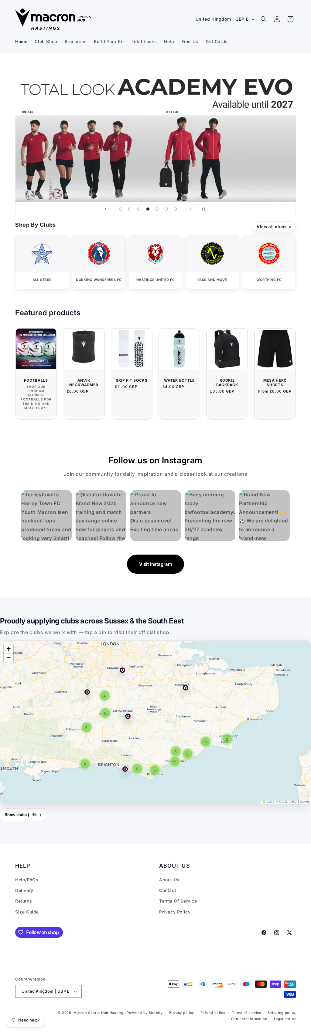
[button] (263, 19)
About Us (169, 879)
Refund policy (212, 1013)
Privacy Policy (174, 911)
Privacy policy (181, 1013)
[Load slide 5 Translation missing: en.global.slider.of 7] (157, 209)
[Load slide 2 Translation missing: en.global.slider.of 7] (129, 209)
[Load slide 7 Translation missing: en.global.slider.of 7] (175, 209)
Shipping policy (282, 1013)
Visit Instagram (155, 564)
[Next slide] (190, 209)
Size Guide (27, 911)
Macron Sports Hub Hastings (99, 1013)
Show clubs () (23, 814)
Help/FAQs (26, 879)
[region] (155, 722)
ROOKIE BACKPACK (227, 382)
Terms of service (246, 1013)
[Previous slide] (105, 209)
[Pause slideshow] (205, 209)
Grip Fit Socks (132, 380)
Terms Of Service (178, 900)
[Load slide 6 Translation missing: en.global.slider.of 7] (166, 209)
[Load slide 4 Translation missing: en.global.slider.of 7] (147, 209)
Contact (167, 890)
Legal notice (285, 1019)
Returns (23, 900)
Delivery (24, 890)
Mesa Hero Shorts (275, 382)
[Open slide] (155, 132)
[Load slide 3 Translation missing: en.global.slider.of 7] (138, 209)
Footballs (36, 380)
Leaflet (269, 802)
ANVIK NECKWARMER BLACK (83, 382)
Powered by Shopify (145, 1013)
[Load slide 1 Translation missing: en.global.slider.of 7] (120, 209)
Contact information (249, 1019)
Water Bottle (179, 380)
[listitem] (42, 262)
